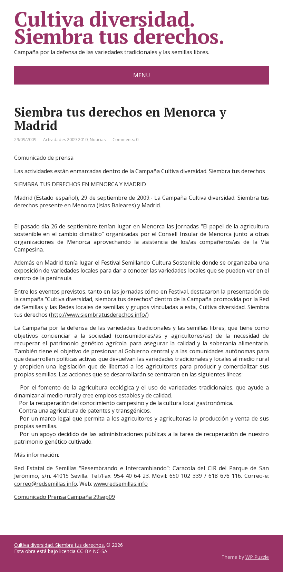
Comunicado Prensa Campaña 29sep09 (64, 497)
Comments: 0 (125, 139)
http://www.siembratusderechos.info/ (99, 314)
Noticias (98, 139)
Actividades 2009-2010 (65, 139)
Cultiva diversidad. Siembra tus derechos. (119, 27)
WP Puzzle (257, 557)
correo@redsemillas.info (45, 483)
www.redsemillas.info (121, 483)
